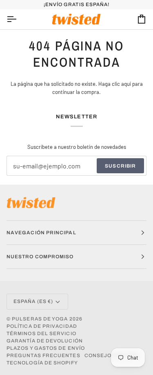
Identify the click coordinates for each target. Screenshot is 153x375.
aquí (126, 84)
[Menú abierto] (19, 19)
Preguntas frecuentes (43, 355)
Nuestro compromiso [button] (40, 256)
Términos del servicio (41, 333)
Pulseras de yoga (40, 319)
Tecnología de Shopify (42, 363)
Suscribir (120, 166)
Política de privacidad (42, 326)
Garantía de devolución (45, 341)
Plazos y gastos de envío (46, 348)
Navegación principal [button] (41, 232)
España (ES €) (33, 301)
